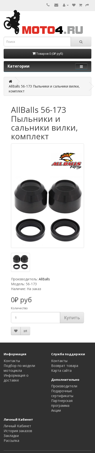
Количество (19, 308)
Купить (72, 317)
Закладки (11, 435)
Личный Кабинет (17, 426)
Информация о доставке (16, 377)
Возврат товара (64, 365)
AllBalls (44, 279)
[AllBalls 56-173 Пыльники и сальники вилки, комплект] (47, 195)
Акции (56, 410)
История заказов (18, 430)
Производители (64, 386)
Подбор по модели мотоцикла (19, 368)
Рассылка (11, 440)
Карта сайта (61, 370)
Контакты (12, 360)
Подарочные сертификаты (62, 393)
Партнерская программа (62, 403)
